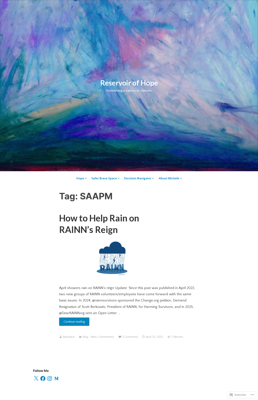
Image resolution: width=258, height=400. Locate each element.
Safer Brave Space (104, 178)
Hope (80, 178)
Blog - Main (90, 336)
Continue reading (72, 323)
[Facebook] (43, 378)
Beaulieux (69, 336)
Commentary (106, 336)
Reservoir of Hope (129, 82)
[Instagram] (50, 378)
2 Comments (130, 336)
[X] (36, 378)
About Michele (169, 178)
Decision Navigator (137, 178)
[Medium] (56, 378)
